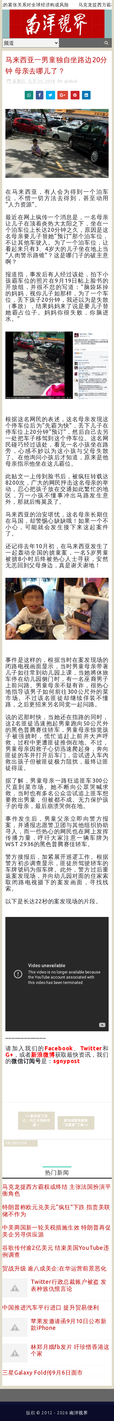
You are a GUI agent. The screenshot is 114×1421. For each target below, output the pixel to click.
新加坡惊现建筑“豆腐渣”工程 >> (76, 1123)
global (71, 81)
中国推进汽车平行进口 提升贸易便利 (50, 1307)
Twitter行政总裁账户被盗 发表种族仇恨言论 (69, 1285)
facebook (16, 1143)
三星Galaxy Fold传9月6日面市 (42, 1372)
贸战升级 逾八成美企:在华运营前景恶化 (54, 1268)
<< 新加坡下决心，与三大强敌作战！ (36, 1120)
